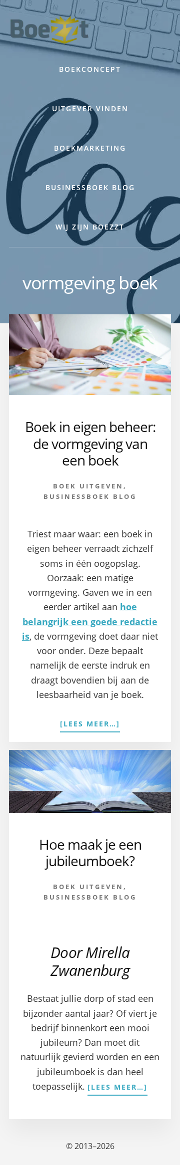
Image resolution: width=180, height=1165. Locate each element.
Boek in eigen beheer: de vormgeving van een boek (90, 443)
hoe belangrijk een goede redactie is (90, 621)
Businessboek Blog (90, 496)
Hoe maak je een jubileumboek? (90, 853)
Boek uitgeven (88, 485)
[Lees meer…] (90, 724)
